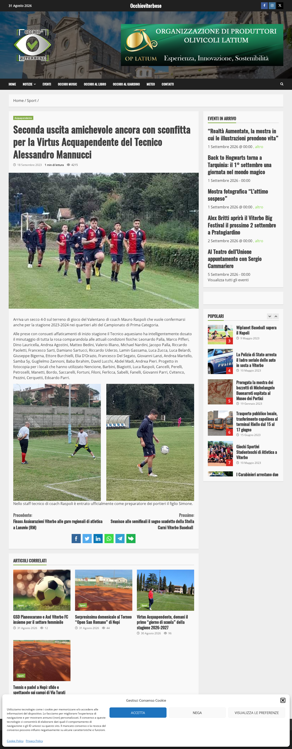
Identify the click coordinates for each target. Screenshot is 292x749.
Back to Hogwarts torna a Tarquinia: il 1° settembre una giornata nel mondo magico (239, 164)
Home (12, 84)
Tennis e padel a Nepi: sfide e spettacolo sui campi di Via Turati (41, 660)
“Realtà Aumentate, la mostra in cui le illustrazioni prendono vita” (243, 134)
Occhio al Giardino (126, 84)
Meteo (151, 84)
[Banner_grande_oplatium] (202, 44)
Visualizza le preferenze (257, 712)
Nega (197, 712)
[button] (283, 700)
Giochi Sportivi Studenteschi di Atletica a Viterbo (220, 453)
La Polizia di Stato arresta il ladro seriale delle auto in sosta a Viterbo (220, 361)
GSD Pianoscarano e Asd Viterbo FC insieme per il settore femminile (41, 590)
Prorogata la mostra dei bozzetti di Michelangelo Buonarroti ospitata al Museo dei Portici (220, 391)
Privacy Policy (34, 741)
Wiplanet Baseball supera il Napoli (220, 331)
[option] (243, 334)
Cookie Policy (15, 741)
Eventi (47, 84)
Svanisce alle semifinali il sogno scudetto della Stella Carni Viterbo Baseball (152, 521)
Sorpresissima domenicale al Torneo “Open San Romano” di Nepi (103, 590)
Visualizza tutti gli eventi (228, 279)
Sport (21, 605)
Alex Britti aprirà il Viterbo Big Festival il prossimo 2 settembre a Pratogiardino (242, 225)
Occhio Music (67, 84)
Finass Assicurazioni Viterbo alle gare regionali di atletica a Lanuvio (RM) (57, 521)
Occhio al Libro (95, 84)
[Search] (281, 84)
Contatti (168, 84)
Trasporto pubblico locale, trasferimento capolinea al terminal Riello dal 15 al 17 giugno (220, 423)
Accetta (138, 712)
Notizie (27, 84)
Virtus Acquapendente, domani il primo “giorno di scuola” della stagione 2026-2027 (165, 590)
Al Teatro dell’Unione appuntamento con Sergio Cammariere (235, 258)
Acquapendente (23, 118)
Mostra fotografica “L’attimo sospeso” (238, 194)
